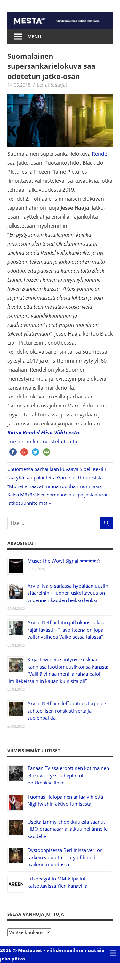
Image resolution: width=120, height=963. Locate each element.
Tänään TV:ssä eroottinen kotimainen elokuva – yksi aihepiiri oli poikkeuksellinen (68, 775)
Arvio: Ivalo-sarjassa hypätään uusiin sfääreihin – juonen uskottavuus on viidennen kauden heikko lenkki (68, 592)
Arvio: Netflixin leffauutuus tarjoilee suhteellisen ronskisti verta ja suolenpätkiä (67, 710)
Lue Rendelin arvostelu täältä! (43, 441)
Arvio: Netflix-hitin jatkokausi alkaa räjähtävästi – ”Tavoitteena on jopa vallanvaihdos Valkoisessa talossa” (66, 629)
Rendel (99, 153)
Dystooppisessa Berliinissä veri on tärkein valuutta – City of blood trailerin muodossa (65, 857)
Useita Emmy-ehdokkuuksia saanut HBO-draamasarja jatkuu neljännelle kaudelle (68, 829)
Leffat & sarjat (52, 85)
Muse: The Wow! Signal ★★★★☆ (64, 560)
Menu (34, 36)
